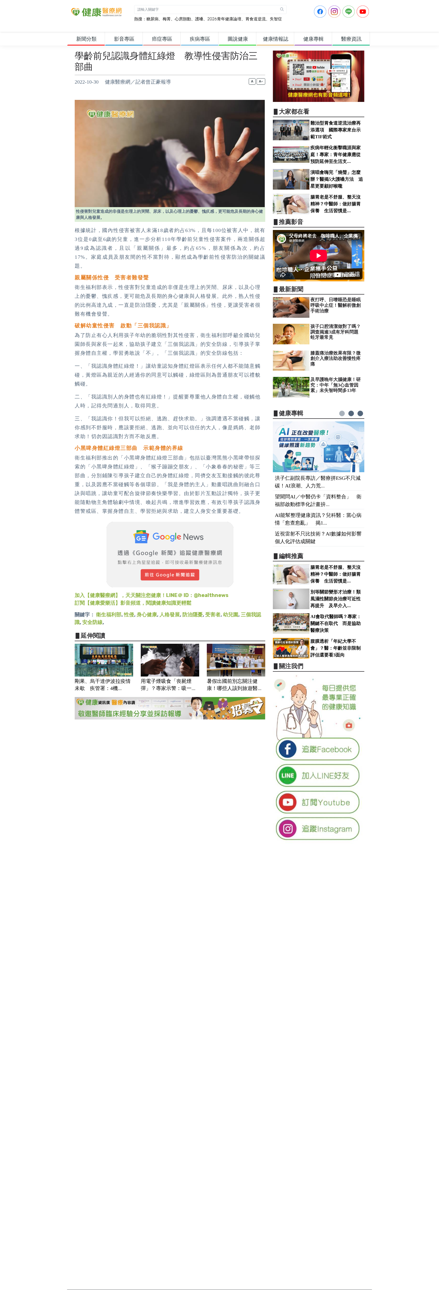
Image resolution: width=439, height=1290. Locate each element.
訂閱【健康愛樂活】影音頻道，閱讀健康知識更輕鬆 (133, 603)
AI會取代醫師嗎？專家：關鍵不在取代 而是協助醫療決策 (335, 623)
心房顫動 (183, 19)
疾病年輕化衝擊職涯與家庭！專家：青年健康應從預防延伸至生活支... (335, 154)
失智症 (276, 19)
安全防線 (92, 622)
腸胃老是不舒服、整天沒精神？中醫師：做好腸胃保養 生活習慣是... (335, 203)
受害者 (213, 614)
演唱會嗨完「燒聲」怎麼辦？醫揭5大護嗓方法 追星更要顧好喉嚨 (336, 179)
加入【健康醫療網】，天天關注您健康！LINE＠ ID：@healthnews (151, 595)
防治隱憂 (192, 614)
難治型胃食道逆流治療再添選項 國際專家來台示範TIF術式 (335, 129)
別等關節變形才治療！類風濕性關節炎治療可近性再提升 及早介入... (335, 598)
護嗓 (199, 19)
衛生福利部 (108, 614)
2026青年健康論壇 (224, 19)
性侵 (129, 614)
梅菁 (167, 19)
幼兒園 (230, 614)
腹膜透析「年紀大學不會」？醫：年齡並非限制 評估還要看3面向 (337, 648)
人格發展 (170, 614)
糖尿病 (152, 19)
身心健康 (147, 614)
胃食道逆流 (255, 19)
